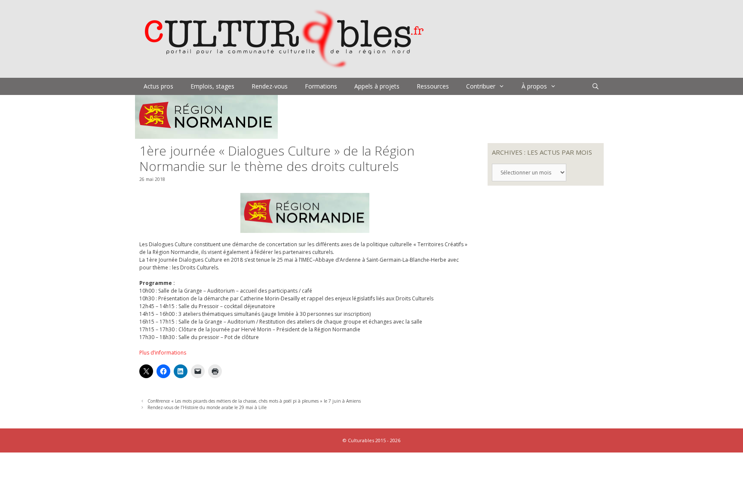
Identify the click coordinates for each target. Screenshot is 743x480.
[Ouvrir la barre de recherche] (595, 86)
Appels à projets (376, 86)
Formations (321, 86)
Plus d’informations (162, 352)
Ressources (433, 86)
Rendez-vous (270, 86)
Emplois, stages (212, 86)
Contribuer (480, 86)
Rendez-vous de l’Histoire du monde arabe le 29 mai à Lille (207, 407)
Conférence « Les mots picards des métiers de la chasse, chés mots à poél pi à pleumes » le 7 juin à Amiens (254, 401)
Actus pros (158, 86)
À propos (534, 86)
